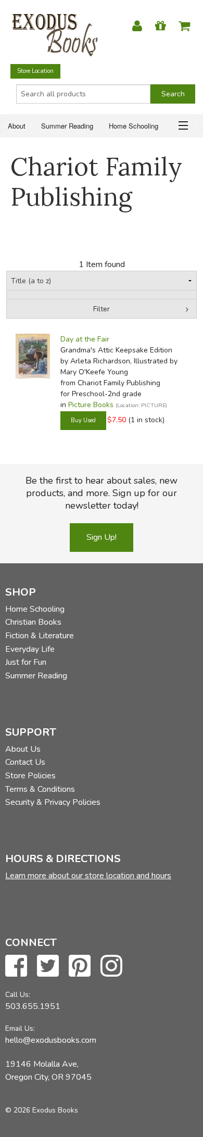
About (17, 126)
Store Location (35, 71)
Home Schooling (133, 126)
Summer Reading (67, 126)
